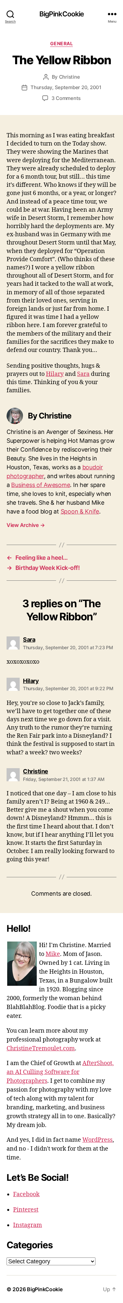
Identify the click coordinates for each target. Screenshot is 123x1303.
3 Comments (66, 98)
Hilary (55, 374)
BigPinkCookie (61, 13)
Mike (53, 954)
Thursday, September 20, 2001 (66, 87)
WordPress (97, 1140)
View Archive (26, 525)
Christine (69, 77)
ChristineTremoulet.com (41, 1048)
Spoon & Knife (80, 511)
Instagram (27, 1225)
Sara (83, 374)
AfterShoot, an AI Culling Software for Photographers (60, 1072)
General (61, 43)
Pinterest (25, 1210)
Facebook (26, 1194)
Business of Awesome (40, 484)
